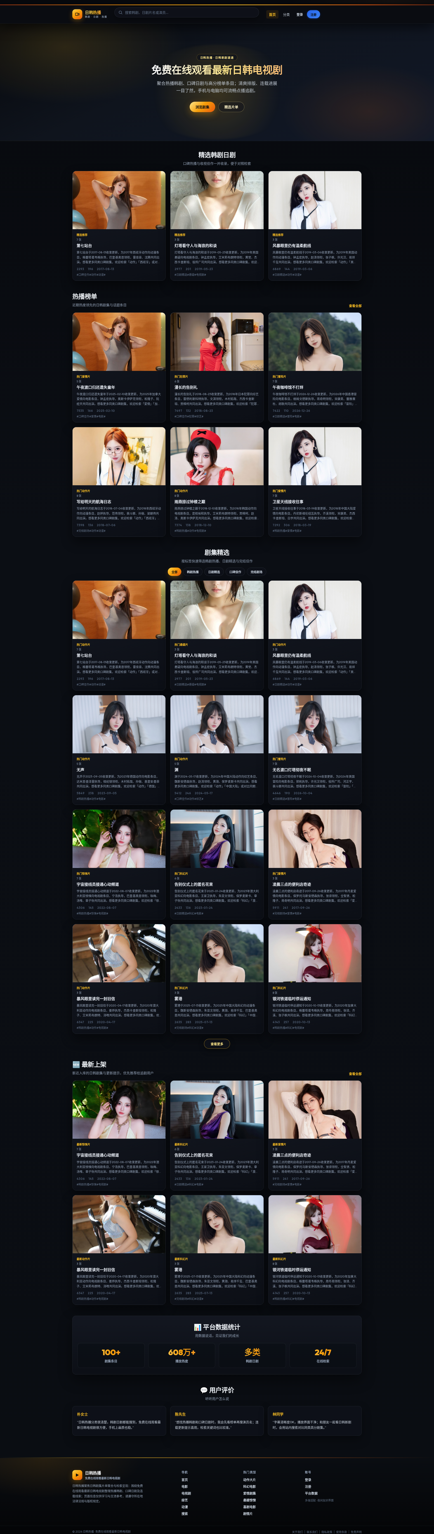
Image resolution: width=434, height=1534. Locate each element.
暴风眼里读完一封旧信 (96, 998)
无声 (80, 769)
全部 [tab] (174, 572)
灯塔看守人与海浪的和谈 (196, 245)
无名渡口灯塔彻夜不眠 (292, 769)
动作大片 (249, 1480)
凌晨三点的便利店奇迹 (292, 884)
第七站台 (84, 245)
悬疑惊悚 (249, 1500)
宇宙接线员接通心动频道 (98, 884)
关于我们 (297, 1532)
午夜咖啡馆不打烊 (288, 387)
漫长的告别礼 (186, 387)
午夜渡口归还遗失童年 (96, 387)
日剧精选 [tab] (214, 572)
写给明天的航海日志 (94, 501)
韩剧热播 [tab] (193, 572)
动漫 (185, 1507)
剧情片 (248, 1514)
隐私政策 (326, 1532)
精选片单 (231, 107)
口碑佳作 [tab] (235, 572)
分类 (286, 14)
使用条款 (341, 1532)
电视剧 (186, 1493)
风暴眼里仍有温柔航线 (292, 245)
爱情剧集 (249, 1493)
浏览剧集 (202, 107)
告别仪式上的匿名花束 (194, 884)
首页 (272, 14)
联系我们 (312, 1532)
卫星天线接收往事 (288, 501)
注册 (313, 14)
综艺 (185, 1500)
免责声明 (356, 1532)
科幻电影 (249, 1487)
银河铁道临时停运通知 (292, 998)
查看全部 (355, 306)
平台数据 (311, 1493)
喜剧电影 (249, 1507)
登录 (300, 14)
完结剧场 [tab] (256, 572)
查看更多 (217, 1044)
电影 (185, 1487)
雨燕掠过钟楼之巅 (190, 501)
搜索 (185, 1514)
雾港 (178, 998)
